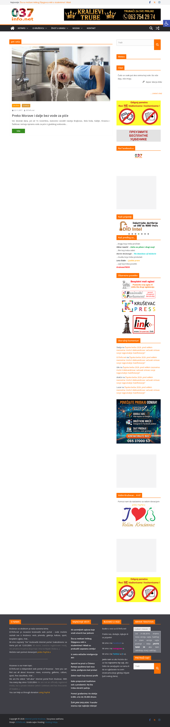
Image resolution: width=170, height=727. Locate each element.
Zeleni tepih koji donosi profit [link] (84, 675)
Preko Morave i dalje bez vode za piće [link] (40, 115)
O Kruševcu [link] (38, 28)
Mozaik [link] (76, 28)
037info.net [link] (30, 110)
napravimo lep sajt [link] (116, 662)
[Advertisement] (136, 192)
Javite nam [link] (106, 659)
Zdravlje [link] (26, 106)
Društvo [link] (16, 106)
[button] (26, 28)
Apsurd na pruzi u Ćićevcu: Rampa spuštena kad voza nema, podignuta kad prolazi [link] (84, 666)
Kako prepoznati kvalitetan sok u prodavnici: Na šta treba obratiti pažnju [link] (83, 684)
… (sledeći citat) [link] (156, 93)
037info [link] (21, 28)
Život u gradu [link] (58, 28)
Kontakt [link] (91, 28)
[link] (166, 23)
